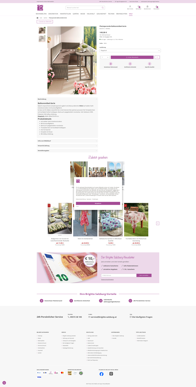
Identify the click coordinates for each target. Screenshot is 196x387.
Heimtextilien (41, 348)
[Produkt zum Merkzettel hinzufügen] (157, 57)
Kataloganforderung (68, 348)
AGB (89, 338)
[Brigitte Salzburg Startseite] (40, 8)
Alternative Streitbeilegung (94, 353)
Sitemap (40, 335)
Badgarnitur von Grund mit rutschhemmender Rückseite (60, 240)
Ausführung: (103, 47)
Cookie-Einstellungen (93, 345)
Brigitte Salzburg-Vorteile (69, 335)
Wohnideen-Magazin (142, 340)
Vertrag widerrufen (92, 335)
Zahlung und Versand (68, 338)
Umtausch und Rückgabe (69, 340)
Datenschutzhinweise (107, 279)
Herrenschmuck (42, 345)
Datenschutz (91, 343)
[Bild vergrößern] (93, 91)
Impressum (90, 340)
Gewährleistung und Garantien (96, 348)
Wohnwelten (41, 340)
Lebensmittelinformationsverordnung (97, 355)
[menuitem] (41, 14)
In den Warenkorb (133, 57)
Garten (39, 353)
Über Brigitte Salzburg (118, 335)
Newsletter (65, 345)
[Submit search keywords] (103, 8)
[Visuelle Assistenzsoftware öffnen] (110, 374)
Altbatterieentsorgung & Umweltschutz (98, 350)
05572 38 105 (76, 317)
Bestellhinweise (141, 338)
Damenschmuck (42, 343)
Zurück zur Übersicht (45, 21)
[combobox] (85, 8)
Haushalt (40, 350)
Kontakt (114, 338)
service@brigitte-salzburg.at (104, 317)
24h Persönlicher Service (105, 1)
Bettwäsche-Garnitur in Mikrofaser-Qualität (110, 240)
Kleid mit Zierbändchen (85, 239)
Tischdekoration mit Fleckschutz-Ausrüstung (136, 240)
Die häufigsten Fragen (142, 317)
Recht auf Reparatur (93, 360)
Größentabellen (141, 335)
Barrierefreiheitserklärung (94, 357)
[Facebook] (101, 374)
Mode (39, 338)
